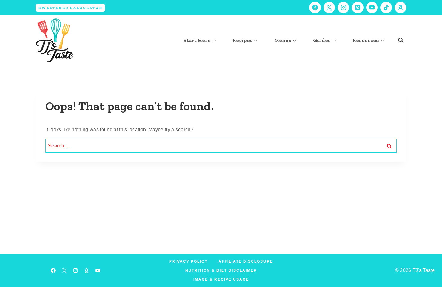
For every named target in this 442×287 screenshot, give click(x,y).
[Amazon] (400, 7)
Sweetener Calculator (70, 7)
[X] (329, 7)
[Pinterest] (357, 7)
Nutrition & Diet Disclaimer (221, 270)
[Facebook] (315, 7)
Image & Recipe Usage (221, 279)
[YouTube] (372, 7)
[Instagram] (343, 7)
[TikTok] (386, 7)
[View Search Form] (400, 40)
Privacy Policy (188, 261)
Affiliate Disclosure (246, 261)
